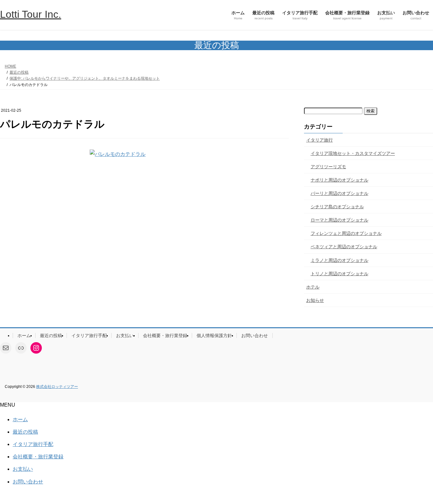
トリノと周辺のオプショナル (339, 273)
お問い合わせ (254, 335)
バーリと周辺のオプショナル (339, 193)
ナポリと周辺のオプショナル (339, 180)
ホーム (24, 335)
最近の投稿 (51, 335)
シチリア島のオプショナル (337, 206)
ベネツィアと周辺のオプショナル (344, 246)
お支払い (125, 335)
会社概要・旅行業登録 (165, 335)
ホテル (313, 286)
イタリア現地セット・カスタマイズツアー (353, 153)
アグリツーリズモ (328, 166)
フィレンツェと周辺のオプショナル (346, 233)
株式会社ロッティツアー (57, 386)
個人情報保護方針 (214, 335)
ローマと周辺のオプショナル (339, 220)
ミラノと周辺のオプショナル (339, 260)
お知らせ (315, 300)
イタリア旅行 (319, 140)
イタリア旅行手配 (89, 335)
